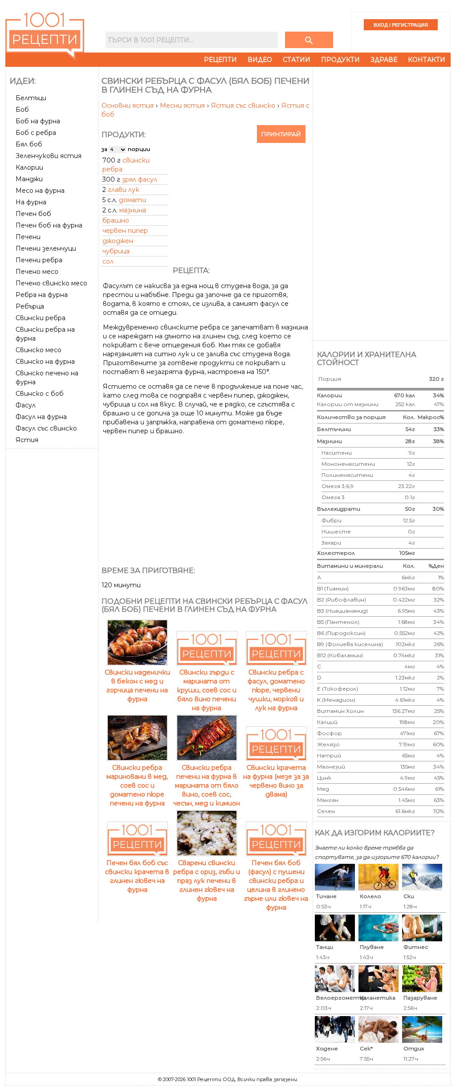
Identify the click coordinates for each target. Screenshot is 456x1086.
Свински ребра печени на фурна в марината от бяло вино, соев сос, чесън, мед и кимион (206, 785)
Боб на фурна (38, 121)
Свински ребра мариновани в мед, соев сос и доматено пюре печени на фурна (137, 785)
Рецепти (220, 60)
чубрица (116, 251)
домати (132, 200)
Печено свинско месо (51, 283)
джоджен (117, 241)
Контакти (426, 60)
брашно (115, 220)
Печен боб (33, 214)
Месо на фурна (40, 191)
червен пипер (125, 231)
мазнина (132, 210)
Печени (28, 237)
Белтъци (31, 98)
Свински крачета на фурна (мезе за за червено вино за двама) (276, 781)
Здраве (383, 60)
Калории (29, 167)
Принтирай (281, 134)
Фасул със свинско (46, 428)
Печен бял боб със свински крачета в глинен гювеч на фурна (137, 876)
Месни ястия (183, 106)
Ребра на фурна (42, 295)
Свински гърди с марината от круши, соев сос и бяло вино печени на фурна (206, 690)
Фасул (26, 405)
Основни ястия (128, 106)
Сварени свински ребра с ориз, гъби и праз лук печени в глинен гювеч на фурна (206, 881)
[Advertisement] (53, 585)
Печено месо (37, 272)
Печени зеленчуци (46, 248)
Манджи (29, 179)
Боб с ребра (36, 133)
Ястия (27, 440)
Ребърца (30, 306)
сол (108, 261)
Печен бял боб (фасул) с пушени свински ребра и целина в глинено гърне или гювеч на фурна (276, 885)
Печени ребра (39, 260)
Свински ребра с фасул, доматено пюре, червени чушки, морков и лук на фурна (276, 690)
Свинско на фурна (45, 362)
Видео (260, 60)
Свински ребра (40, 318)
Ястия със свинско (244, 106)
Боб (22, 110)
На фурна (31, 202)
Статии (296, 60)
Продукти (340, 60)
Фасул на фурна (41, 417)
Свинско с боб (40, 394)
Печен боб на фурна (49, 225)
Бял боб (29, 144)
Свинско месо (38, 350)
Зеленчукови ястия (48, 156)
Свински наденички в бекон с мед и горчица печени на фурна (137, 685)
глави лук (123, 190)
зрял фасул (139, 179)
